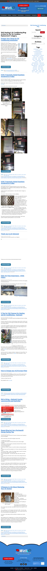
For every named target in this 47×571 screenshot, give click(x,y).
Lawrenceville (35, 69)
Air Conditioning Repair (7, 393)
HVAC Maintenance (34, 65)
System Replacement (18, 177)
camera (5, 349)
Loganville (33, 70)
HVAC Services (40, 66)
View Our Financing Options (38, 557)
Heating (9, 177)
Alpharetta (42, 55)
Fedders (15, 174)
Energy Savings (9, 228)
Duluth (39, 59)
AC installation (9, 58)
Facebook (26, 564)
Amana (7, 174)
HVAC (32, 64)
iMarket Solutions (19, 569)
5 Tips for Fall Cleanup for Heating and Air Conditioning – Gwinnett (13, 314)
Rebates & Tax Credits (21, 366)
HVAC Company (36, 64)
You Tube (10, 380)
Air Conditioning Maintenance (38, 51)
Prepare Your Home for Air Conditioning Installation (10, 39)
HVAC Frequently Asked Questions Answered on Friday (12, 75)
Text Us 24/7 (40, 8)
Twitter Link (2, 70)
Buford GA (41, 56)
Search (42, 32)
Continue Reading (6, 67)
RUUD (5, 226)
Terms (43, 564)
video (15, 353)
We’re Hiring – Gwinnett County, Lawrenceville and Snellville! (12, 400)
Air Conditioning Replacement (10, 70)
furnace (34, 60)
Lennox (22, 174)
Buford (37, 56)
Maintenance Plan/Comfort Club (19, 229)
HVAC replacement (41, 65)
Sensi (4, 175)
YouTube (2, 84)
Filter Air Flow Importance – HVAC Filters (12, 276)
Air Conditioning (14, 176)
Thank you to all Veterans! (10, 234)
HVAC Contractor (42, 64)
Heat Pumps (5, 177)
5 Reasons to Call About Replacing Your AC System (12, 488)
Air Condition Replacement (7, 176)
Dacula (33, 59)
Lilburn (42, 69)
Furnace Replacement (15, 228)
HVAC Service (35, 66)
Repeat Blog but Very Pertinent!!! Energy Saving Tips (12, 431)
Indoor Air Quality (12, 177)
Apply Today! (36, 1)
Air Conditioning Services (36, 55)
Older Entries (4, 25)
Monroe (37, 70)
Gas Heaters (20, 228)
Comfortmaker (10, 174)
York (8, 175)
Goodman (19, 174)
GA (17, 174)
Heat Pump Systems (4, 394)
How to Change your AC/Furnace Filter (14, 371)
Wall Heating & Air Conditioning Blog (38, 26)
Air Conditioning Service (37, 54)
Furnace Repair (38, 60)
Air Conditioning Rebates (20, 176)
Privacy (42, 564)
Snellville (15, 70)
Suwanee (39, 71)
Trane (6, 175)
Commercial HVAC (40, 57)
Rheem (25, 174)
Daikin (13, 174)
